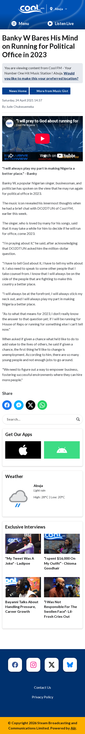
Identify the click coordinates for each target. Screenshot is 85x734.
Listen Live (64, 23)
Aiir (73, 728)
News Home (18, 91)
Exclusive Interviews (25, 526)
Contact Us (42, 687)
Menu (24, 23)
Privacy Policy (42, 697)
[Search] (78, 419)
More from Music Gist (52, 91)
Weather (14, 476)
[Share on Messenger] (19, 405)
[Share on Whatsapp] (42, 405)
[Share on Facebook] (7, 405)
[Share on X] (30, 405)
